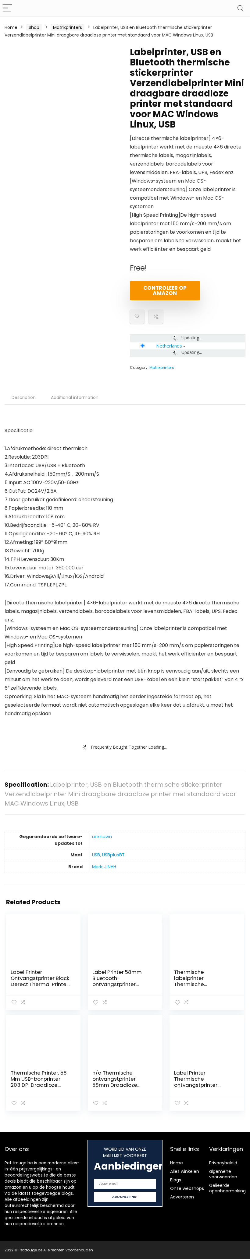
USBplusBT (113, 855)
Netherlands (169, 346)
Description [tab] (24, 397)
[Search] (240, 8)
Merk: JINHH (104, 867)
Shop (34, 27)
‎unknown (102, 837)
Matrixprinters (67, 27)
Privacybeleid (223, 1163)
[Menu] (7, 8)
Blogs (175, 1180)
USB (96, 855)
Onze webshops (187, 1188)
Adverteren (182, 1197)
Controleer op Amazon (165, 290)
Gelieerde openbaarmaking (227, 1188)
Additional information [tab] (74, 397)
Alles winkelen (184, 1171)
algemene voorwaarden (223, 1174)
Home (11, 27)
